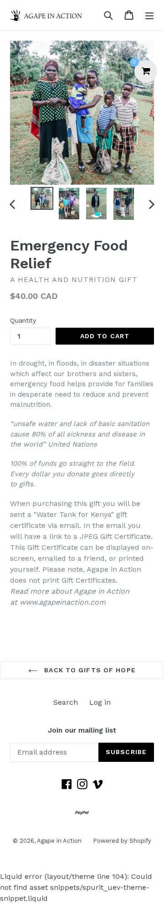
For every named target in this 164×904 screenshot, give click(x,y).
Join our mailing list (82, 730)
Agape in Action (59, 840)
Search (65, 702)
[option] (42, 198)
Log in (100, 702)
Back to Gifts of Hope (89, 670)
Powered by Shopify (122, 840)
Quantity (23, 320)
